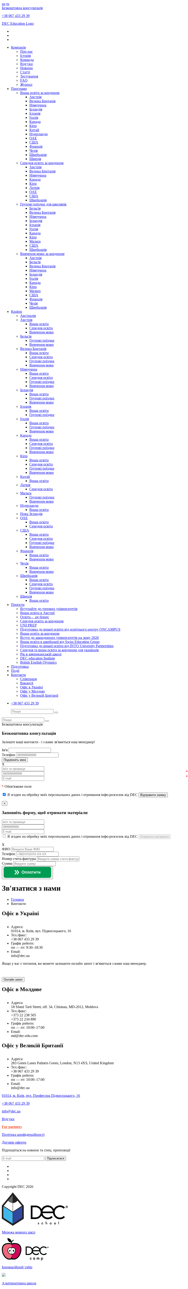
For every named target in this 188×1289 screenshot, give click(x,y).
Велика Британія (42, 101)
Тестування (29, 76)
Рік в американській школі (40, 654)
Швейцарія (38, 155)
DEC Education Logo (18, 23)
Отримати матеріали (154, 836)
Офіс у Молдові (32, 691)
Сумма (7, 863)
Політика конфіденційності (23, 1135)
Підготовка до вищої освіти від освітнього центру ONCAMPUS (70, 629)
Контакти (18, 675)
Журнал (26, 84)
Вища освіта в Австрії (37, 613)
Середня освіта (41, 328)
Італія (33, 117)
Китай (34, 130)
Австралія (28, 316)
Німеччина (37, 105)
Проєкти (18, 605)
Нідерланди (38, 134)
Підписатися (55, 1158)
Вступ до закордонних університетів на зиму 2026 (59, 638)
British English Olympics (38, 662)
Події (15, 671)
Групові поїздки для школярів (43, 204)
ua (3, 4)
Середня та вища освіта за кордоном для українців (59, 650)
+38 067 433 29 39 (16, 16)
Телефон (8, 854)
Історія (25, 56)
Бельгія (35, 208)
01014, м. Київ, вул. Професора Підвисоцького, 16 (41, 1096)
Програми (19, 89)
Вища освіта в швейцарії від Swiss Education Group (60, 642)
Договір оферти (14, 1142)
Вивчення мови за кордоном (42, 254)
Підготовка (20, 666)
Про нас (26, 51)
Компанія (18, 47)
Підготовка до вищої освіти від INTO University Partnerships (66, 646)
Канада (35, 122)
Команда (27, 60)
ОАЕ (33, 138)
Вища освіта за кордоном (39, 93)
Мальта (35, 241)
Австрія (35, 97)
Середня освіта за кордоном (42, 163)
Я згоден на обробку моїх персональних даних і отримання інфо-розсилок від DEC (72, 795)
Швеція (35, 159)
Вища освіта (39, 324)
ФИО (6, 849)
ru (7, 4)
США (33, 142)
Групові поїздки (41, 340)
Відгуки (26, 64)
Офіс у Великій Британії (39, 695)
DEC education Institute (37, 658)
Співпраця (28, 679)
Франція (35, 146)
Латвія (34, 188)
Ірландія (35, 109)
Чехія (33, 150)
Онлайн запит (13, 979)
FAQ (24, 80)
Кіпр (33, 126)
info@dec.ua (11, 1111)
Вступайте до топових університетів (48, 609)
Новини (26, 68)
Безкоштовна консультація (22, 8)
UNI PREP (28, 625)
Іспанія (34, 113)
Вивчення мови (41, 332)
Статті (25, 72)
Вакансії (26, 683)
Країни (16, 311)
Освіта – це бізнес (34, 617)
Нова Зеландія (31, 514)
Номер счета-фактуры (19, 859)
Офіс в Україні (31, 687)
